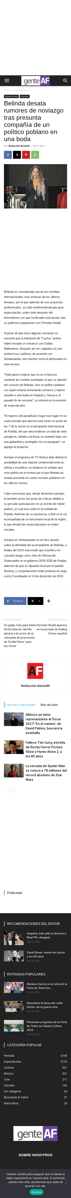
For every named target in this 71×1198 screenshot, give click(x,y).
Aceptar (37, 1192)
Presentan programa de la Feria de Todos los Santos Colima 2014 (47, 1026)
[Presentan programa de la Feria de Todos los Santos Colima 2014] (14, 1026)
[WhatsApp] (35, 155)
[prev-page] (6, 789)
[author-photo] (35, 680)
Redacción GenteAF (19, 145)
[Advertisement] (35, 37)
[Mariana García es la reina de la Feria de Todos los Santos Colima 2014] (14, 987)
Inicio (7, 90)
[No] (66, 1184)
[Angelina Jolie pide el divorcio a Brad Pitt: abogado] (14, 938)
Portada (24, 96)
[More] (49, 601)
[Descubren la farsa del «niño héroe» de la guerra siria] (14, 1006)
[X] (17, 155)
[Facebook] (8, 155)
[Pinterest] (26, 155)
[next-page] (12, 789)
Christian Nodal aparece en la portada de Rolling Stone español (51, 629)
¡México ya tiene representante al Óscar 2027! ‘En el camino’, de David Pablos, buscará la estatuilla (44, 724)
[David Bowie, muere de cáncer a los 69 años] (14, 956)
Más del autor (49, 704)
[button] (6, 80)
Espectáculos (20, 90)
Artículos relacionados (21, 704)
